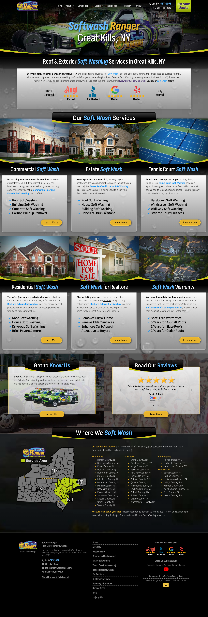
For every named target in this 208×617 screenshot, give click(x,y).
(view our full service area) (132, 80)
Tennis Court (173, 169)
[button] (70, 6)
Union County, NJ (105, 501)
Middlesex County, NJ (107, 479)
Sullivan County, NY (140, 495)
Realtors (127, 5)
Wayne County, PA (173, 495)
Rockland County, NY (141, 488)
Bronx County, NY (139, 459)
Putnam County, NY (140, 479)
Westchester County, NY (143, 501)
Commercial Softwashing (104, 556)
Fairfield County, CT (173, 459)
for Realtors (104, 287)
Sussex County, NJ (106, 498)
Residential (112, 5)
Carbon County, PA (173, 475)
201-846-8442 (162, 8)
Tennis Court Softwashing (104, 565)
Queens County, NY (140, 482)
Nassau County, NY (140, 469)
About (68, 5)
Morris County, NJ (106, 485)
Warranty (173, 287)
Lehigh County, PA (173, 482)
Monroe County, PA (173, 485)
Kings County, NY (139, 466)
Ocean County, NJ (105, 488)
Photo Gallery (99, 551)
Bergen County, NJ (106, 459)
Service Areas (99, 588)
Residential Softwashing (103, 569)
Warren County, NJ (106, 505)
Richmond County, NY (141, 485)
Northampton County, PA (176, 488)
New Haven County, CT (175, 466)
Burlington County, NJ (107, 463)
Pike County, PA (171, 492)
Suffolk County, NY (140, 492)
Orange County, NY (140, 475)
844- (161, 3)
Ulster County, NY (139, 498)
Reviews (138, 5)
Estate (98, 5)
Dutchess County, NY (141, 463)
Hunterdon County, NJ (108, 472)
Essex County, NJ (105, 466)
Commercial (83, 5)
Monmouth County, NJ (108, 482)
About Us (97, 547)
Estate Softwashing (101, 560)
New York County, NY (141, 472)
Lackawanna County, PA (175, 479)
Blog (95, 592)
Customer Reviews (101, 579)
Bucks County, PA (172, 472)
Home (59, 5)
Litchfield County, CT (174, 463)
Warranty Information (102, 583)
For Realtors (98, 574)
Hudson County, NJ (106, 469)
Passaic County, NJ (106, 492)
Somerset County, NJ (107, 495)
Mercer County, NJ (106, 475)
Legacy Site (98, 597)
